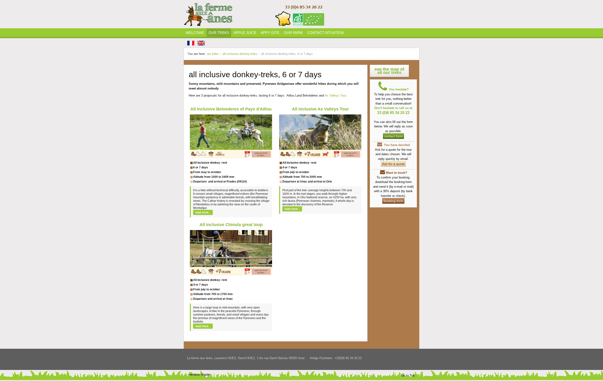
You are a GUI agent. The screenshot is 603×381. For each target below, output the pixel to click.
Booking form (393, 201)
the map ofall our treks (389, 71)
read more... (203, 212)
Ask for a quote (393, 164)
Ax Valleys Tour (335, 95)
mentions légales (199, 374)
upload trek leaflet (260, 154)
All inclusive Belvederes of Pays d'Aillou (231, 109)
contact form (393, 136)
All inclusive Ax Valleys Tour (320, 109)
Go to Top (408, 375)
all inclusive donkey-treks (240, 54)
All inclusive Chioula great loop (231, 224)
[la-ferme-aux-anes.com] (254, 14)
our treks (213, 54)
